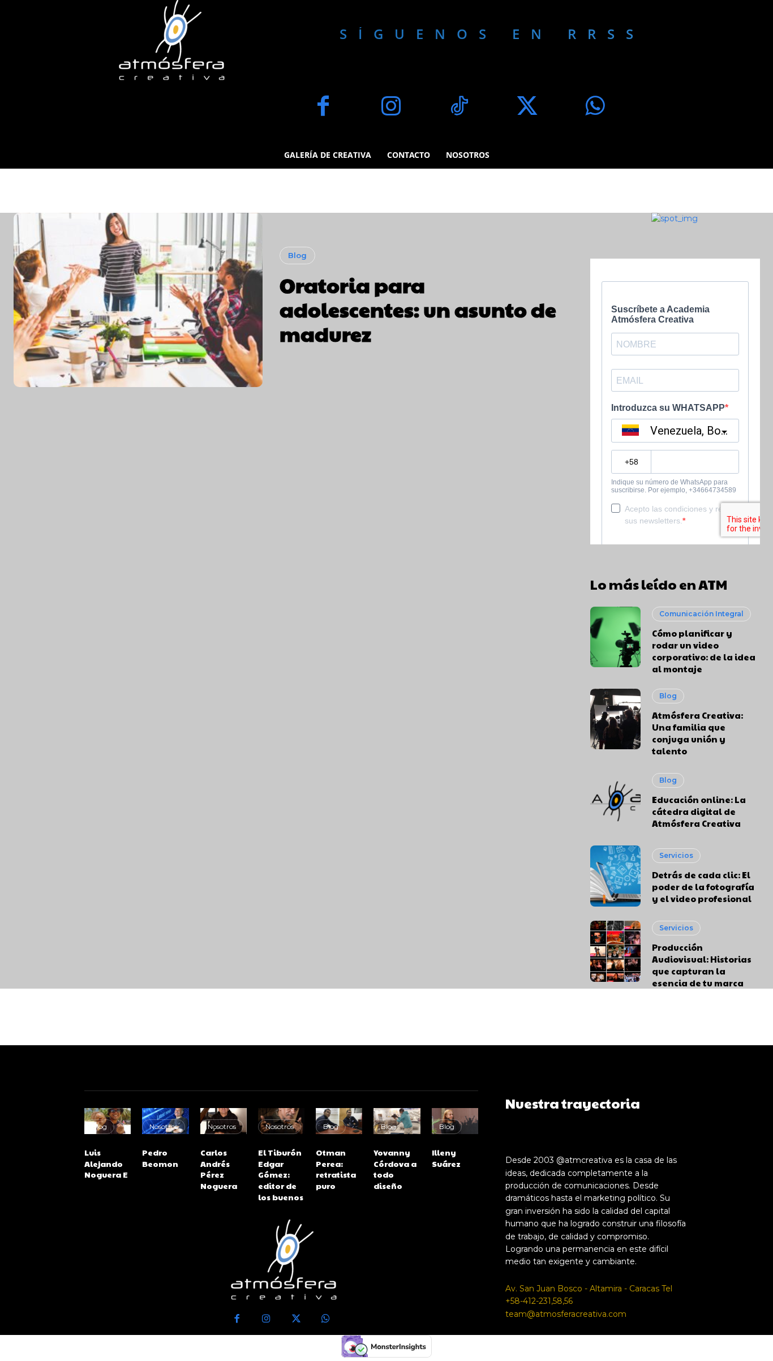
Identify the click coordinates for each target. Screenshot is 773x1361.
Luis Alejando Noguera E (106, 1163)
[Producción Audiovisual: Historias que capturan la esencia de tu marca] (615, 951)
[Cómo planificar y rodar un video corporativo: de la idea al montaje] (615, 637)
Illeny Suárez (446, 1158)
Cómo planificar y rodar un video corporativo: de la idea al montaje (703, 651)
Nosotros (163, 1126)
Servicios (676, 855)
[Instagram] (391, 107)
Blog (297, 255)
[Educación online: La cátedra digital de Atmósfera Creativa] (615, 801)
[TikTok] (459, 107)
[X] (527, 107)
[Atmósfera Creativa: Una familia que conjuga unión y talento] (615, 719)
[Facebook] (323, 107)
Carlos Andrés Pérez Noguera (218, 1169)
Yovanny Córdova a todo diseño (394, 1169)
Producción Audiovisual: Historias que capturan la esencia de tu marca (701, 965)
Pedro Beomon (160, 1158)
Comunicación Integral (701, 613)
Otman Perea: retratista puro (336, 1169)
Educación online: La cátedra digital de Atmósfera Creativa (699, 811)
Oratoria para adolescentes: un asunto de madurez (418, 309)
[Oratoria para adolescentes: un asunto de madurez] (138, 300)
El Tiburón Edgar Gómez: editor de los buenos (280, 1174)
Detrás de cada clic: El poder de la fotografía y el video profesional (703, 886)
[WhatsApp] (594, 107)
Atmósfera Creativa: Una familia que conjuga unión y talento (697, 733)
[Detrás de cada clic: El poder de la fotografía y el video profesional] (615, 876)
